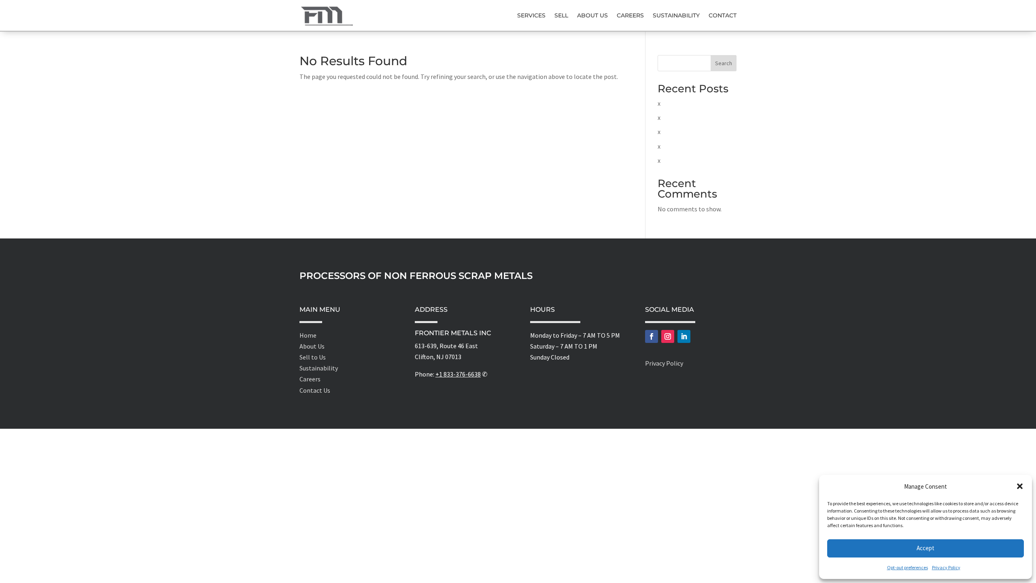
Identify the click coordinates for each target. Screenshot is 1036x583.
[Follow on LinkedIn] (683, 336)
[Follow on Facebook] (651, 336)
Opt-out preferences (907, 567)
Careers (630, 15)
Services (531, 15)
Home (307, 335)
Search (723, 63)
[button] (1020, 486)
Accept (925, 548)
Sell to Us (312, 357)
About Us (592, 15)
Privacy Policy (946, 567)
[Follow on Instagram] (667, 336)
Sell (561, 15)
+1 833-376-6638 (458, 374)
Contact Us (314, 390)
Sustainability (676, 15)
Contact (723, 15)
